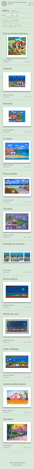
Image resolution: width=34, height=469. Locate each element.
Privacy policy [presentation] (17, 465)
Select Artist (6, 20)
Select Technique (7, 25)
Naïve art (14, 10)
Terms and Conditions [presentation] (17, 463)
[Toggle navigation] (30, 3)
